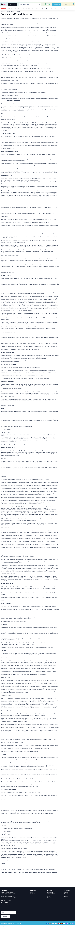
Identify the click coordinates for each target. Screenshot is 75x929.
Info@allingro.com (6, 904)
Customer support (67, 890)
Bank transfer (32, 893)
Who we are (66, 896)
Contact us (66, 892)
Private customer (56, 4)
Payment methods (33, 890)
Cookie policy (49, 897)
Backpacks (57, 8)
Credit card (32, 892)
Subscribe (5, 916)
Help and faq (66, 893)
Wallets (65, 8)
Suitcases (51, 8)
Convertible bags (24, 8)
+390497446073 (5, 902)
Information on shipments (51, 893)
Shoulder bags (16, 8)
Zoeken (39, 4)
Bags (61, 8)
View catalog (12, 4)
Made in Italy (10, 8)
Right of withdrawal (50, 892)
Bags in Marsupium (44, 8)
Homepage (3, 11)
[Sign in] (70, 4)
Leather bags (37, 8)
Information (49, 890)
